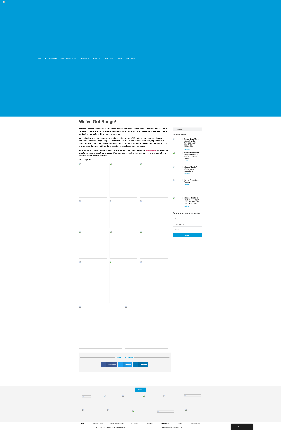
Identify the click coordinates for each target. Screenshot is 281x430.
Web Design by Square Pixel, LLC (172, 427)
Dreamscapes (51, 58)
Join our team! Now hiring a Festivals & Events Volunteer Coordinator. (191, 156)
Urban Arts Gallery (68, 58)
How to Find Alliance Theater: (191, 181)
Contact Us (131, 58)
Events (96, 58)
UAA (39, 58)
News (119, 58)
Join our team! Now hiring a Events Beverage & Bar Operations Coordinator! (191, 143)
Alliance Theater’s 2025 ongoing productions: (190, 169)
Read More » (187, 149)
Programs (108, 58)
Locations (84, 58)
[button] (109, 364)
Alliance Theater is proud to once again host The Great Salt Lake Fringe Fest (191, 201)
